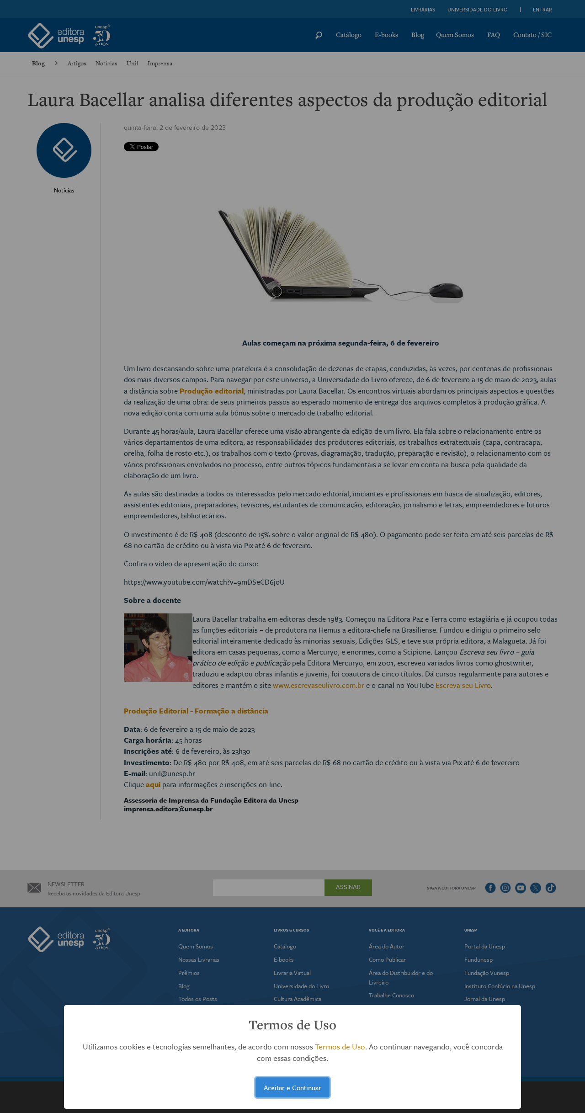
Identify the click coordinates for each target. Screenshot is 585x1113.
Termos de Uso (340, 1046)
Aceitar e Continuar (292, 1087)
